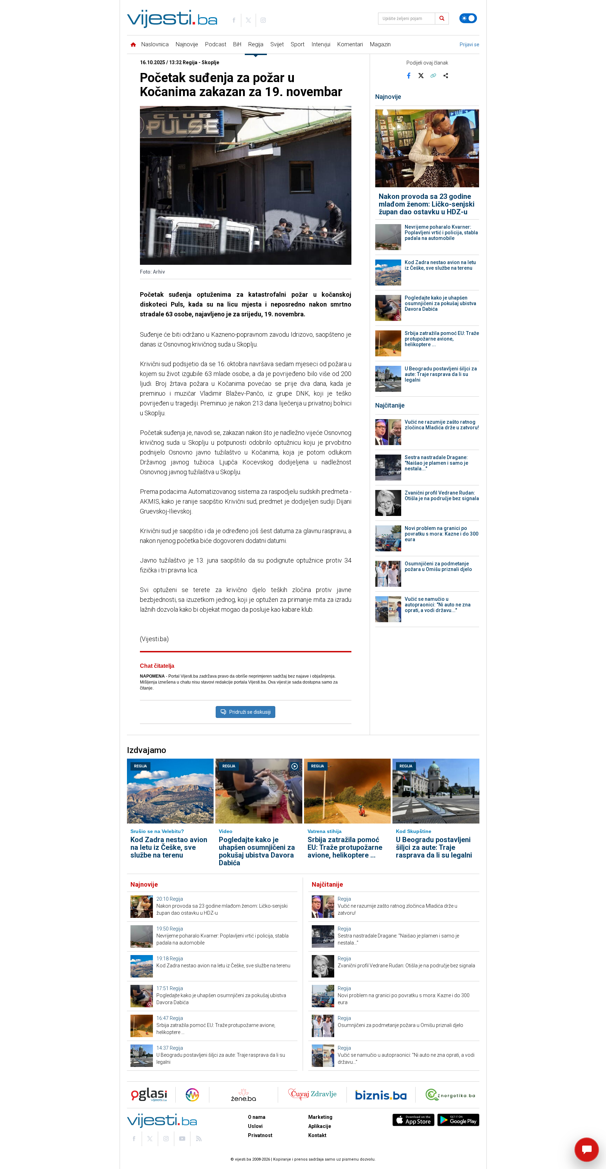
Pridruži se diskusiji (250, 712)
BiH (237, 44)
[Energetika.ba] (451, 1095)
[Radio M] (147, 1095)
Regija (255, 44)
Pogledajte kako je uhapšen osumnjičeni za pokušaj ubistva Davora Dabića (440, 303)
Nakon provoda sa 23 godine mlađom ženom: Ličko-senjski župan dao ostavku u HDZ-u (426, 204)
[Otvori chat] (586, 1150)
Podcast (215, 44)
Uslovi (255, 1126)
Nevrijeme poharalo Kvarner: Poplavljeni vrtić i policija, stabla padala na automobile (441, 232)
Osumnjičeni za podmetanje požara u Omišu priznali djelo (438, 566)
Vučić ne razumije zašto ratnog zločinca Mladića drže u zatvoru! (442, 424)
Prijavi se (469, 44)
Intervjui (320, 44)
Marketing (320, 1117)
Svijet (277, 44)
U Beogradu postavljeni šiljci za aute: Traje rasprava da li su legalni (441, 374)
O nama (256, 1117)
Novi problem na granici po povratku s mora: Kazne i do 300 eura (441, 533)
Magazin (380, 44)
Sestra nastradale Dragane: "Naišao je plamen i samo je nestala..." (436, 463)
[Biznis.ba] (381, 1095)
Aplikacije (319, 1126)
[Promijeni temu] (468, 18)
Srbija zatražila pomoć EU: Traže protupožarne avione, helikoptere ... (442, 338)
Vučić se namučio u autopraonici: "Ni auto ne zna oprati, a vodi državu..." (438, 604)
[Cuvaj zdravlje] (312, 1095)
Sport (297, 44)
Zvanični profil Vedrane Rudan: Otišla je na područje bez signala (442, 495)
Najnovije (187, 44)
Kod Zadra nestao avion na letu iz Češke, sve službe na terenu (440, 265)
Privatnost (260, 1135)
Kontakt (317, 1135)
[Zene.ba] (243, 1095)
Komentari (350, 44)
